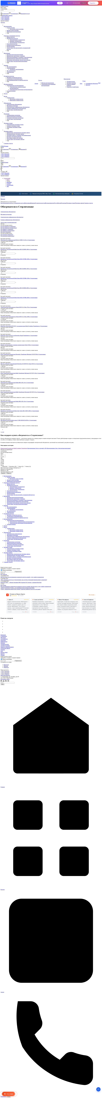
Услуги (56, 203)
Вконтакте (6, 664)
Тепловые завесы (79, 203)
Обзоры (3, 655)
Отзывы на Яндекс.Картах (17, 594)
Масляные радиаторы (6, 214)
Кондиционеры (4, 203)
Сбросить (9, 473)
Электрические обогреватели (8, 211)
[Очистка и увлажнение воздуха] (19, 34)
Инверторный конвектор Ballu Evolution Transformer (14, 448)
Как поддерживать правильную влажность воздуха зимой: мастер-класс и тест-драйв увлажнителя (26, 586)
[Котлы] (19, 95)
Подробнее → (93, 3)
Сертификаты (4, 639)
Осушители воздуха (40, 203)
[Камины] (19, 64)
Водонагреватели (49, 203)
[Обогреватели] (19, 101)
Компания (3, 635)
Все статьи (3, 585)
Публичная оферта (5, 648)
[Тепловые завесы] (19, 130)
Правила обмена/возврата (7, 647)
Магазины (3, 637)
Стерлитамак (10, 185)
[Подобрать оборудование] (98, 1089)
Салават (9, 183)
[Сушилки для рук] (19, 142)
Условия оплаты (5, 644)
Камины (33, 203)
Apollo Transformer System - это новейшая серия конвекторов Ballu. (18, 588)
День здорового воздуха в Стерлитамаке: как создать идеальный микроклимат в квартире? (24, 579)
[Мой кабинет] (1, 151)
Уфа (8, 186)
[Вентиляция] (19, 52)
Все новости (4, 574)
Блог (2, 651)
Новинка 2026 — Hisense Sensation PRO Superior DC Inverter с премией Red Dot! (21, 582)
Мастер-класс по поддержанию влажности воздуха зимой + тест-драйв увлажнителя (22, 577)
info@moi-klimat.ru (5, 675)
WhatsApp (6, 667)
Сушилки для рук (88, 203)
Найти (2, 684)
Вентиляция (27, 203)
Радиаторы (63, 203)
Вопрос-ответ (4, 652)
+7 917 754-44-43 (5, 16)
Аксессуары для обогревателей (8, 222)
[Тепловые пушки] (19, 122)
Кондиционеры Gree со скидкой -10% (37, 448)
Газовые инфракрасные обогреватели (10, 219)
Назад (8, 179)
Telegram (6, 666)
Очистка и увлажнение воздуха (16, 203)
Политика (3, 640)
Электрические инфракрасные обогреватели (12, 217)
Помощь (3, 643)
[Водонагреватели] (19, 83)
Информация (4, 641)
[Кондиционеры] (19, 25)
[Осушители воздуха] (19, 74)
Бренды (2, 653)
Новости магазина (7, 570)
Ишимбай (9, 182)
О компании (4, 636)
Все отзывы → (92, 594)
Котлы (59, 203)
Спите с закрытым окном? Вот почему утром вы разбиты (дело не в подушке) (20, 589)
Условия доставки (5, 645)
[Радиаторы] (19, 112)
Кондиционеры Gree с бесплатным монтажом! (59, 448)
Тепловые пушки (70, 203)
